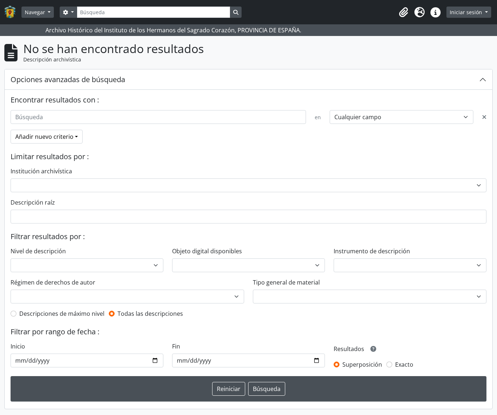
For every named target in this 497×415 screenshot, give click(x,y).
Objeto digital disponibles (207, 251)
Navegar (36, 12)
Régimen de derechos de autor (53, 282)
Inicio (18, 346)
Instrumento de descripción (372, 251)
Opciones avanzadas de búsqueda (68, 79)
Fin (176, 346)
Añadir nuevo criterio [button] (44, 137)
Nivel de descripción (38, 251)
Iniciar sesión (467, 12)
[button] (403, 12)
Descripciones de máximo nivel (61, 314)
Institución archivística (41, 171)
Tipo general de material (286, 282)
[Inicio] (12, 12)
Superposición (362, 364)
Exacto (404, 364)
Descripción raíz (33, 202)
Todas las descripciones (150, 314)
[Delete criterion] (484, 117)
